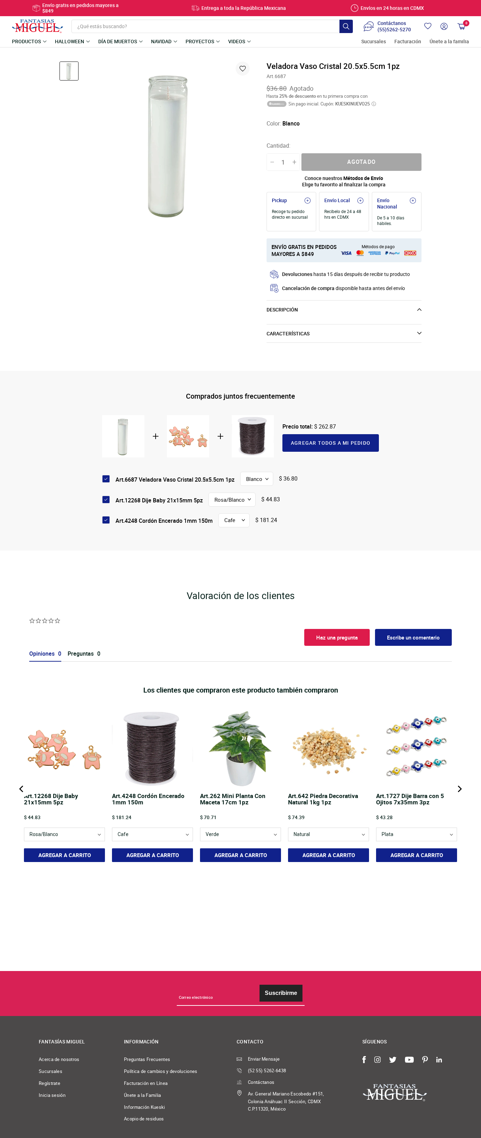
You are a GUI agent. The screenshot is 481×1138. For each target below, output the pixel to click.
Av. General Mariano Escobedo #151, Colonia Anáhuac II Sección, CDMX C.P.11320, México (286, 1101)
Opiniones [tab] (42, 653)
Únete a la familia (449, 42)
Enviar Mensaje (264, 1059)
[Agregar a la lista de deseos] (243, 69)
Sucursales (373, 42)
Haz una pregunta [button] (337, 637)
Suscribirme (281, 993)
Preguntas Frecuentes (147, 1059)
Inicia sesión (52, 1095)
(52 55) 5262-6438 (267, 1070)
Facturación (407, 42)
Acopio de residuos (144, 1119)
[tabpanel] (169, 144)
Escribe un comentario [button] (413, 637)
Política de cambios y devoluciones (161, 1071)
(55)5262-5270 (394, 29)
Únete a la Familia (142, 1095)
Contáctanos (261, 1082)
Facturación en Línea (146, 1083)
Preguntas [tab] (81, 653)
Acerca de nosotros (59, 1059)
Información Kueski (144, 1107)
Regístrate (49, 1083)
